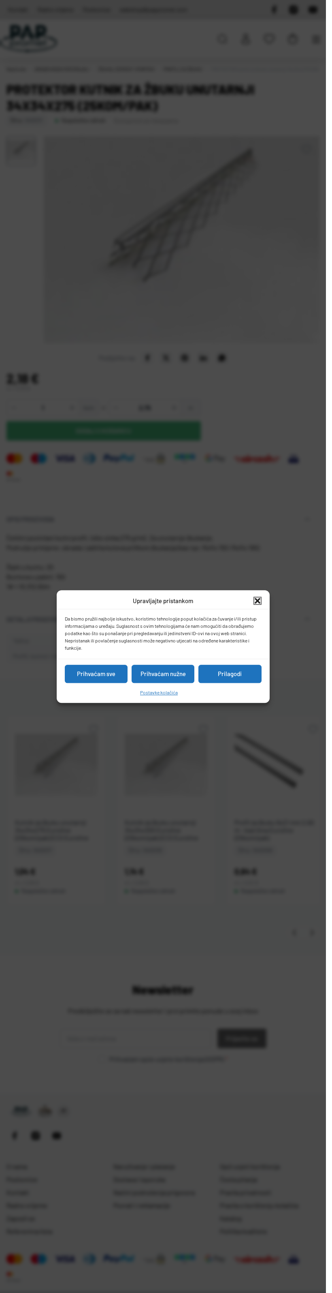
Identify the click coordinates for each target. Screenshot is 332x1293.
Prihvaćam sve (96, 673)
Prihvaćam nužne (163, 673)
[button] (257, 601)
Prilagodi (230, 673)
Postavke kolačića (159, 692)
